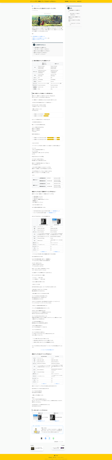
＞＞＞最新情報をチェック (43, 251)
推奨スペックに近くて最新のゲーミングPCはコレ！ (42, 50)
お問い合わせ (79, 1)
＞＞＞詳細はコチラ (43, 383)
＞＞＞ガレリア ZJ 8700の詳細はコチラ (47, 349)
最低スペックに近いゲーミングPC (38, 39)
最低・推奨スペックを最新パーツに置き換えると (75, 14)
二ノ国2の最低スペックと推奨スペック (38, 36)
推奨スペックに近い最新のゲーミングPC (39, 38)
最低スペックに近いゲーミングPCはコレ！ (40, 52)
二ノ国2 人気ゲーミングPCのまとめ (40, 54)
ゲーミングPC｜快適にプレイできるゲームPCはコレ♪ (43, 1)
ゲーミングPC (61, 441)
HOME (56, 455)
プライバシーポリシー (72, 1)
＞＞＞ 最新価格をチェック (55, 210)
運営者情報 (66, 1)
